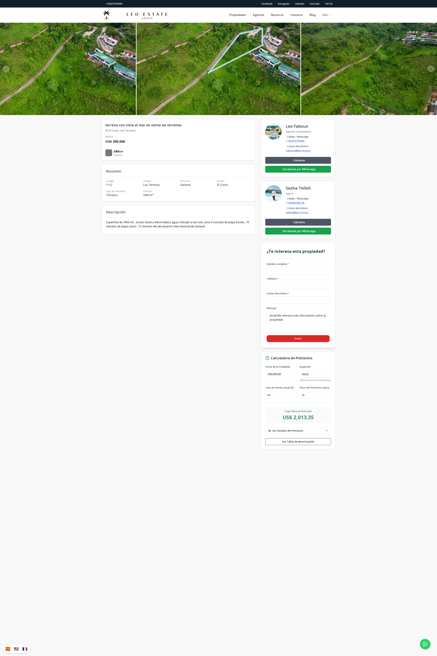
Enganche (305, 367)
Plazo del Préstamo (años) (314, 387)
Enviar (298, 338)
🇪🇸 (7, 649)
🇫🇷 (24, 649)
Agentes (258, 15)
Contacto (296, 15)
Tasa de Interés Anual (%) (279, 387)
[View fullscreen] (430, 108)
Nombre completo (278, 264)
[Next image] (430, 68)
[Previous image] (6, 68)
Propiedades (237, 15)
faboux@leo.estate (298, 151)
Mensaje (271, 308)
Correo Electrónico (278, 293)
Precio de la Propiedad (277, 367)
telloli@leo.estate (297, 213)
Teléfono (272, 278)
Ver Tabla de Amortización (298, 441)
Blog (312, 15)
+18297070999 (114, 3)
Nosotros (277, 15)
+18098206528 (295, 203)
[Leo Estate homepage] (135, 15)
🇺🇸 (16, 649)
